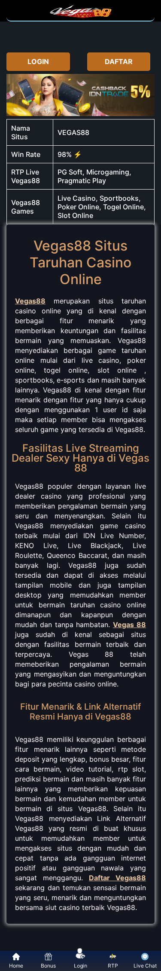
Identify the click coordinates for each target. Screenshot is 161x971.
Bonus (48, 965)
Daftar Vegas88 (117, 877)
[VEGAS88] (81, 16)
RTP (113, 965)
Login (81, 965)
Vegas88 (30, 301)
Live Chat (145, 965)
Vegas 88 (129, 624)
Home (16, 965)
